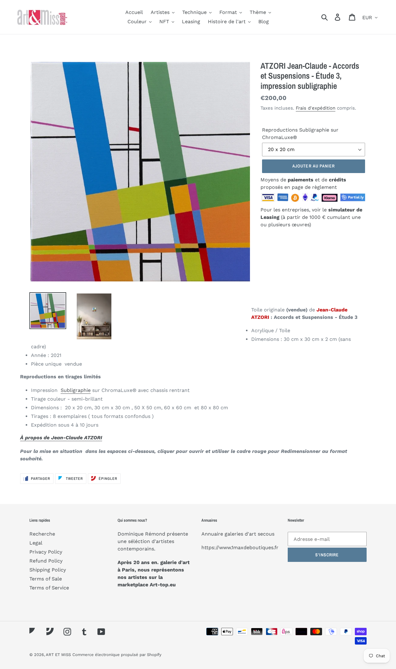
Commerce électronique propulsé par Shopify (116, 654)
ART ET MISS (58, 654)
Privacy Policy (45, 552)
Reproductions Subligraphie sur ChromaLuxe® (300, 133)
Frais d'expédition (315, 108)
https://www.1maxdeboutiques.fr (239, 547)
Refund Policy (45, 561)
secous (266, 534)
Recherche (42, 534)
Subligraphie (76, 390)
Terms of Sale (45, 579)
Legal (35, 543)
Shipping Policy (47, 570)
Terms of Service (49, 588)
